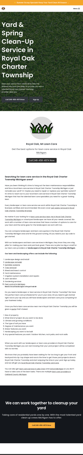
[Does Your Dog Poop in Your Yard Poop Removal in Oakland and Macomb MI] (4, 8)
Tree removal (10, 267)
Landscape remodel (13, 262)
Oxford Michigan (56, 369)
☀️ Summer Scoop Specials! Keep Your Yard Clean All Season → (41, 3)
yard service (39, 89)
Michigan (41, 152)
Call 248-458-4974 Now (15, 99)
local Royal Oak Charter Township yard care (40, 363)
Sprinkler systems (12, 265)
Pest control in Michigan (15, 284)
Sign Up (36, 99)
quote (13, 309)
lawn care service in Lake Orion (32, 369)
